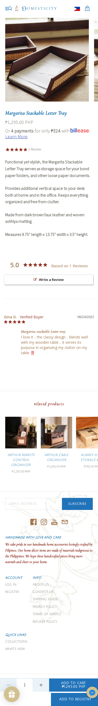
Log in (10, 584)
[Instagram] (44, 522)
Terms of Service (47, 614)
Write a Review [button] (51, 279)
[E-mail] (65, 522)
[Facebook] (33, 522)
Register (12, 592)
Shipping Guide (45, 599)
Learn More (16, 137)
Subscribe (77, 503)
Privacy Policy (45, 607)
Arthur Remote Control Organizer (21, 460)
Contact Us (43, 592)
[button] (92, 693)
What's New (15, 649)
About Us (41, 584)
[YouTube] (54, 522)
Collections (16, 641)
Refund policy (45, 622)
